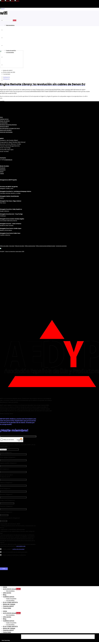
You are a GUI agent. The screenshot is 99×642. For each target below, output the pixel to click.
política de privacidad (18, 549)
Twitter (2, 173)
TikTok (1, 171)
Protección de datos (19, 246)
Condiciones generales (61, 246)
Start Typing (10, 636)
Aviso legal (11, 246)
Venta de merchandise (6, 132)
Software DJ (6, 79)
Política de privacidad (30, 246)
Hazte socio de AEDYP (6, 130)
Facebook (2, 168)
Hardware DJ (6, 77)
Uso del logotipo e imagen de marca (10, 128)
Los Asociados (4, 123)
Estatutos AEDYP (4, 126)
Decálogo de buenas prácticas (8, 124)
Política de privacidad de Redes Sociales (45, 246)
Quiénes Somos (4, 119)
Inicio (1, 117)
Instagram (3, 170)
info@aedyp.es (8, 159)
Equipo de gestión (5, 121)
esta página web (20, 546)
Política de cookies (4, 246)
